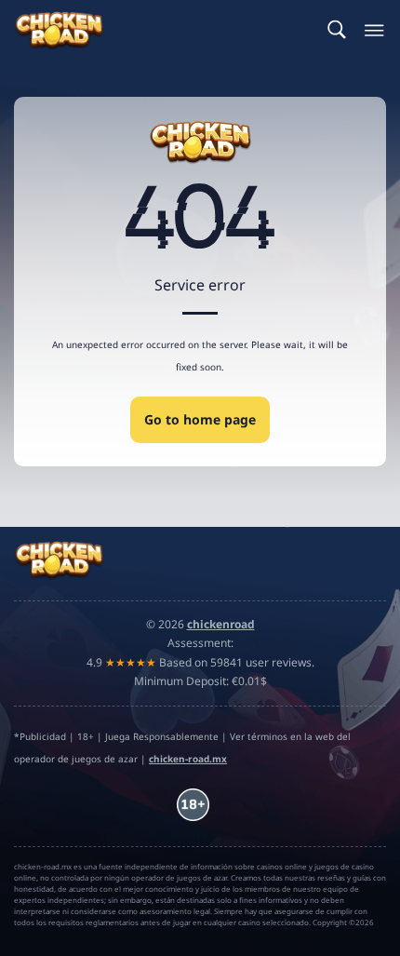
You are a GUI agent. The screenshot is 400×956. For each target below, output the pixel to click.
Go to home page (200, 419)
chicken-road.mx (188, 758)
